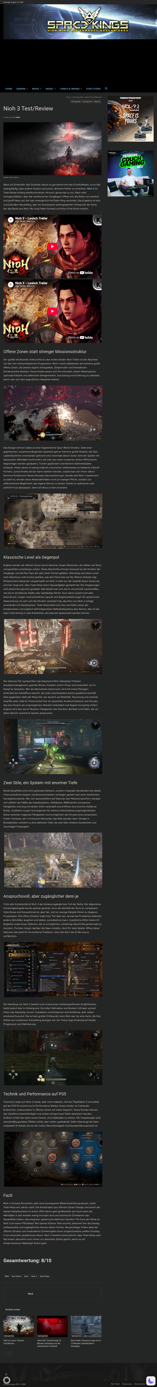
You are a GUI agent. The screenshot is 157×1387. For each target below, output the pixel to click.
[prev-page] (5, 1354)
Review (97, 101)
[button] (106, 88)
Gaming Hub (78, 97)
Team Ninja (44, 1276)
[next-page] (10, 1354)
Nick (18, 117)
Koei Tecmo (16, 1276)
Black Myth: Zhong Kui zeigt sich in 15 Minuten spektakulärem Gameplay (86, 1343)
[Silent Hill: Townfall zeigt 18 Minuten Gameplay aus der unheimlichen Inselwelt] (52, 1326)
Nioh (26, 1276)
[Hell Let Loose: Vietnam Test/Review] (18, 1326)
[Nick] (16, 1294)
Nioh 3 (34, 1276)
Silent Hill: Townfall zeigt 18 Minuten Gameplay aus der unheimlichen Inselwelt (49, 1343)
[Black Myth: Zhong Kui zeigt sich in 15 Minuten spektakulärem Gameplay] (86, 1326)
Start (68, 97)
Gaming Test (87, 101)
